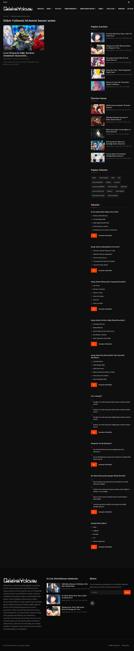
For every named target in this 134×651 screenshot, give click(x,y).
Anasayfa (40, 9)
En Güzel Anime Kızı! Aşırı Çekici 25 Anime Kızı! (119, 35)
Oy (94, 235)
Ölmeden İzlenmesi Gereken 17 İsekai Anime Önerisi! (117, 118)
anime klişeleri (120, 191)
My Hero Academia (99, 289)
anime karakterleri (97, 182)
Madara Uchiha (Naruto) (100, 216)
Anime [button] (101, 9)
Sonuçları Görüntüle (105, 235)
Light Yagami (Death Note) (101, 223)
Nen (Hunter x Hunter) (99, 335)
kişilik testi (124, 187)
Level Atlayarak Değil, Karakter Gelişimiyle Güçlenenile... (19, 54)
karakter (108, 182)
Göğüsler (96, 531)
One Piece (96, 285)
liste (119, 178)
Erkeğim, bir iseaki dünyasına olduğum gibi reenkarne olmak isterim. (111, 418)
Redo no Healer (98, 303)
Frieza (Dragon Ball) (99, 219)
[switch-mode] (129, 2)
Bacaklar (96, 534)
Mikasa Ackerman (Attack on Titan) (104, 372)
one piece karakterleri (98, 187)
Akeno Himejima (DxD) (100, 379)
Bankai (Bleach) (98, 328)
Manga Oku (125, 645)
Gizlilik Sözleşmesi (114, 645)
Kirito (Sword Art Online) (100, 376)
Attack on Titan (97, 293)
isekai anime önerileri (98, 195)
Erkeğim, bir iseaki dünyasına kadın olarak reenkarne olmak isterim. (111, 403)
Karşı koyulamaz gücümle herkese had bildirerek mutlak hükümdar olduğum (110, 483)
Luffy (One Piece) (98, 368)
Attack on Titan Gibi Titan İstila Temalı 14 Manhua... (117, 83)
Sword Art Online (98, 296)
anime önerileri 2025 (98, 191)
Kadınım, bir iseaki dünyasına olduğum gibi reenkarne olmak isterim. (111, 426)
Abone (127, 592)
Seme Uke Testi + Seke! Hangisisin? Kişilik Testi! (118, 71)
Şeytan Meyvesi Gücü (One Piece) (103, 331)
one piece (117, 182)
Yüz (94, 538)
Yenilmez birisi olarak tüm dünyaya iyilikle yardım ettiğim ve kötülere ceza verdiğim (111, 490)
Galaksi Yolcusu (7, 59)
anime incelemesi (113, 195)
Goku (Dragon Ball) (99, 365)
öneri (112, 178)
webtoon (109, 191)
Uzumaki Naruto (98, 361)
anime (94, 178)
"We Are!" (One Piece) (100, 258)
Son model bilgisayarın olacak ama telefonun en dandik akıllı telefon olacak (111, 458)
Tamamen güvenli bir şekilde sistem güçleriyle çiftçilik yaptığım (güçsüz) (109, 505)
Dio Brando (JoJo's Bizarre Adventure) (105, 230)
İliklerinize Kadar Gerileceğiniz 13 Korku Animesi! (118, 131)
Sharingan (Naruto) (99, 324)
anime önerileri (103, 178)
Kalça (94, 527)
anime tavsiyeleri (112, 187)
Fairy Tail (96, 300)
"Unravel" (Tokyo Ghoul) (100, 265)
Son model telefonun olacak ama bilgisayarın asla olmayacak (108, 451)
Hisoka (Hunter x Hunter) (100, 226)
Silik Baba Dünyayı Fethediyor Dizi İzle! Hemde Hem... (75, 585)
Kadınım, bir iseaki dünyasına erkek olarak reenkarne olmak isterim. (111, 411)
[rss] (92, 603)
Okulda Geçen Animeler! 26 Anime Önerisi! (118, 106)
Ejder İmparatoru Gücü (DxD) (102, 338)
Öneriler (121, 9)
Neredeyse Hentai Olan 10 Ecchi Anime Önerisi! (117, 59)
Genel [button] (48, 9)
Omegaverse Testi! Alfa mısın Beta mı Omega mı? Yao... (118, 47)
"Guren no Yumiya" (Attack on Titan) (104, 251)
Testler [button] (58, 9)
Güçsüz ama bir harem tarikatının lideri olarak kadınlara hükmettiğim (110, 498)
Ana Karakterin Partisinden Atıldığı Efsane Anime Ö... (116, 155)
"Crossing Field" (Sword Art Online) (104, 261)
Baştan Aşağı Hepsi (99, 541)
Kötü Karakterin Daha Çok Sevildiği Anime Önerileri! (115, 143)
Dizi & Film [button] (110, 9)
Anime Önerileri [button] (70, 9)
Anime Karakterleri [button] (87, 9)
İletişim (5, 2)
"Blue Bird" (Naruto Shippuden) (102, 254)
